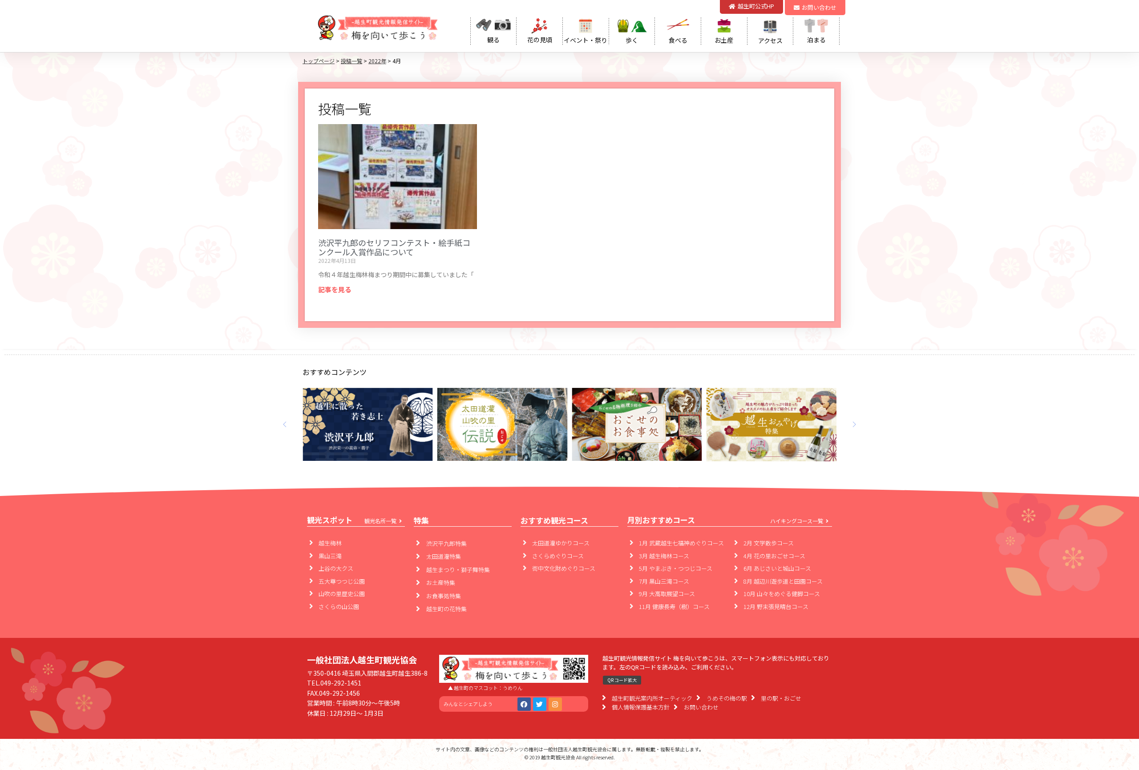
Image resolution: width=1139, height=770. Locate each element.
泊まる (816, 39)
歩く (632, 40)
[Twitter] (539, 704)
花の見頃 (539, 39)
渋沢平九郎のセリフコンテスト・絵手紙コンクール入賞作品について (394, 247)
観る (493, 39)
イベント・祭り (585, 40)
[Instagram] (555, 704)
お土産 (724, 40)
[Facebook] (524, 704)
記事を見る (334, 289)
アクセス (770, 40)
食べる (678, 40)
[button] (815, 7)
